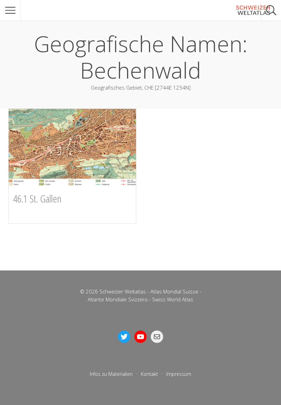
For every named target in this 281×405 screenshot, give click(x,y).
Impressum (178, 374)
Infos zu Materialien (111, 374)
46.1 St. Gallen (37, 199)
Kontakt (149, 374)
